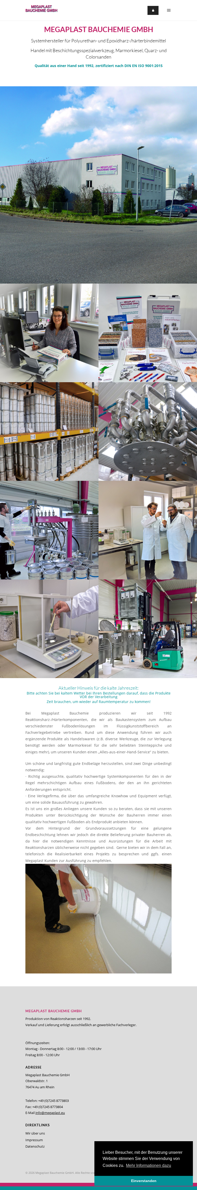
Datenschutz (35, 1146)
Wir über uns (35, 1133)
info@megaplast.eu (50, 1112)
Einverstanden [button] (143, 1181)
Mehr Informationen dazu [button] (148, 1165)
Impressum (34, 1140)
